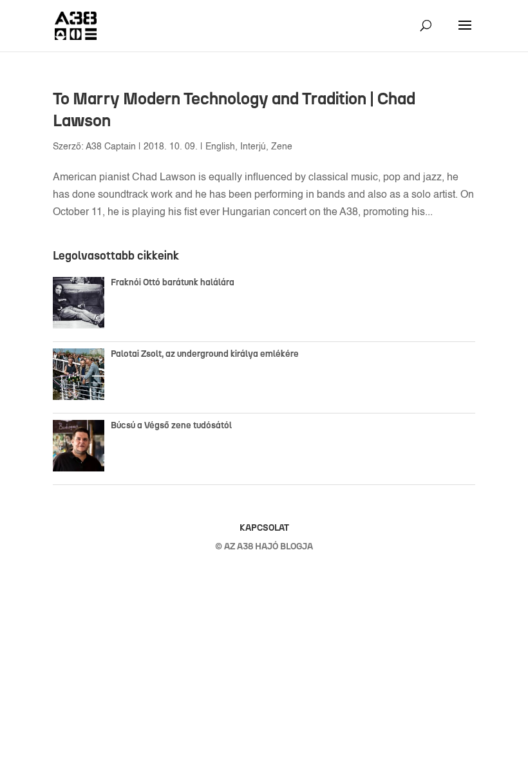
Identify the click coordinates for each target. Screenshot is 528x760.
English (220, 146)
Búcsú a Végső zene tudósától (173, 425)
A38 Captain (111, 146)
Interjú (253, 146)
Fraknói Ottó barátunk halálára (172, 282)
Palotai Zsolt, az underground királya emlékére (205, 353)
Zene (281, 146)
